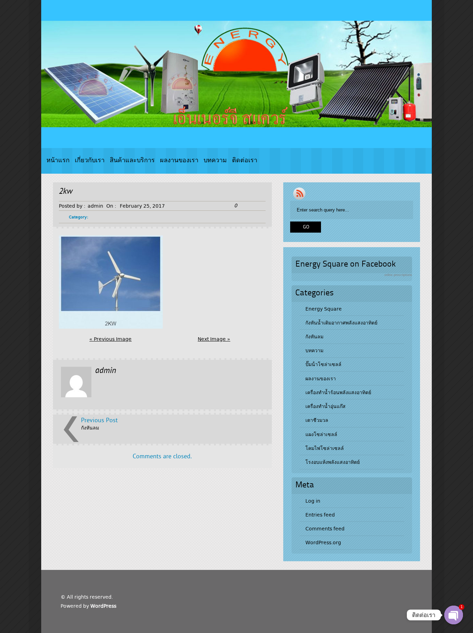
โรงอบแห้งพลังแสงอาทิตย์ (332, 462)
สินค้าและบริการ (132, 160)
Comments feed (325, 528)
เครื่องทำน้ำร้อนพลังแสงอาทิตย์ (338, 392)
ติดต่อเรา (244, 160)
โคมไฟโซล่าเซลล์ (324, 448)
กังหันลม (90, 428)
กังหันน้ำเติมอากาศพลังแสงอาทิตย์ (341, 323)
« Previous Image (110, 339)
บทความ (215, 160)
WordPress (103, 606)
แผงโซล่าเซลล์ (321, 434)
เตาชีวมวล (316, 420)
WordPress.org (323, 542)
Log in (312, 501)
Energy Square (323, 309)
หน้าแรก (58, 160)
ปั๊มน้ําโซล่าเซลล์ (323, 364)
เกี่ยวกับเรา (90, 160)
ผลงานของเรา (179, 160)
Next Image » (214, 339)
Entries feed (320, 515)
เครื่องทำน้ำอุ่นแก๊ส (325, 406)
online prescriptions (398, 275)
